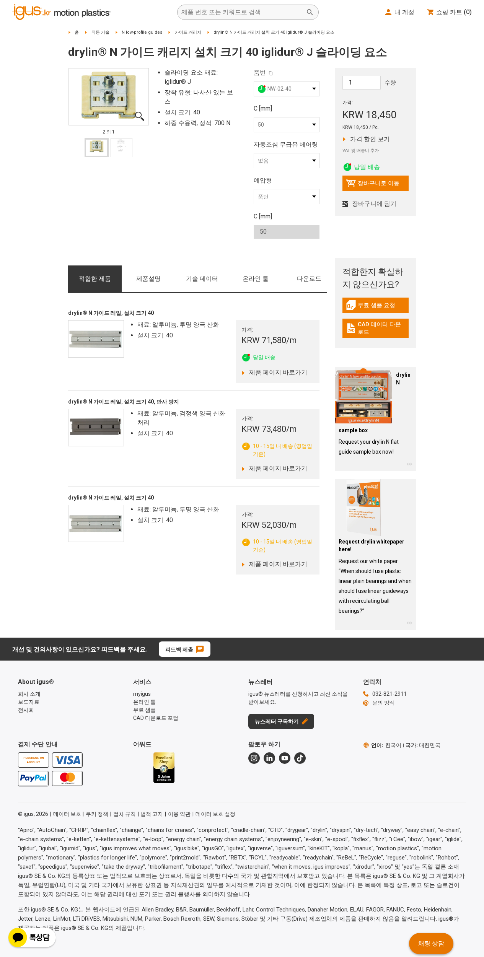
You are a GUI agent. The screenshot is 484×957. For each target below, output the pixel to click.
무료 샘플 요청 (377, 307)
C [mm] (263, 108)
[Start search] (310, 12)
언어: (386, 745)
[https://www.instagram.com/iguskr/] (254, 758)
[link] (375, 307)
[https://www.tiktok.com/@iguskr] (300, 758)
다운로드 (309, 278)
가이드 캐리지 (188, 32)
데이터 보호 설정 (215, 814)
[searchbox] (241, 12)
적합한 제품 (95, 278)
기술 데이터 (202, 278)
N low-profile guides (142, 32)
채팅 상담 (431, 943)
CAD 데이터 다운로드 (376, 328)
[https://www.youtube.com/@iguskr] (284, 758)
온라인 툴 (256, 278)
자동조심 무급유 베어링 (286, 144)
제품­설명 (148, 278)
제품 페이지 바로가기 (276, 372)
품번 (260, 72)
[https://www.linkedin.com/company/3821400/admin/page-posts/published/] (269, 758)
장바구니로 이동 (372, 185)
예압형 (263, 180)
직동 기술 (100, 32)
